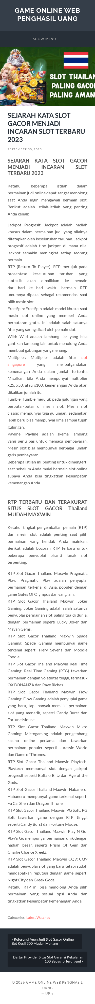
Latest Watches (38, 917)
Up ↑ (49, 994)
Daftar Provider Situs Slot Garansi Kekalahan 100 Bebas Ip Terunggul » (48, 959)
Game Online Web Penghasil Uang (47, 14)
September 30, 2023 (25, 149)
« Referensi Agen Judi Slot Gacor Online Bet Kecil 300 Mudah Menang (43, 941)
